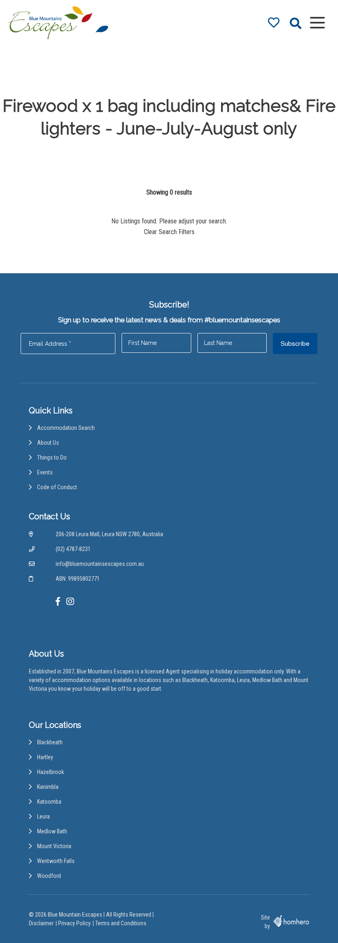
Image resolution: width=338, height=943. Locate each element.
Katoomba (49, 801)
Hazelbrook (50, 772)
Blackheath (50, 742)
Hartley (45, 757)
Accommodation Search (66, 428)
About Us (48, 442)
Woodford (49, 876)
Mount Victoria (54, 846)
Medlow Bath (52, 831)
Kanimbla (48, 786)
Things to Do (52, 457)
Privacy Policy (74, 923)
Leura (43, 816)
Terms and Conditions (120, 923)
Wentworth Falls (56, 861)
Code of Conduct (57, 487)
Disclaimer (41, 923)
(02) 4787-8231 (73, 549)
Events (45, 472)
